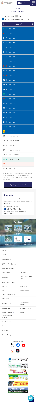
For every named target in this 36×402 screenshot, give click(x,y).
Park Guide (5, 298)
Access (22, 312)
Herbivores (5, 277)
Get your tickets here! (19, 185)
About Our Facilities (8, 282)
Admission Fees (6, 308)
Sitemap (5, 330)
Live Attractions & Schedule (24, 303)
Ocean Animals (6, 272)
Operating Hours (6, 303)
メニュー (33, 4)
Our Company (6, 322)
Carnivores (23, 272)
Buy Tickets (25, 2)
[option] (18, 97)
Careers (4, 326)
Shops (3, 290)
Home (4, 250)
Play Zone (4, 286)
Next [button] (32, 24)
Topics (4, 254)
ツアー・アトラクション (10, 264)
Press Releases (7, 259)
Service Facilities (24, 290)
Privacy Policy (6, 335)
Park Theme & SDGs (8, 294)
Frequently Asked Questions (7, 316)
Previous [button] (3, 24)
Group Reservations (25, 308)
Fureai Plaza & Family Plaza (26, 277)
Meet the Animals (8, 268)
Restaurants (23, 286)
